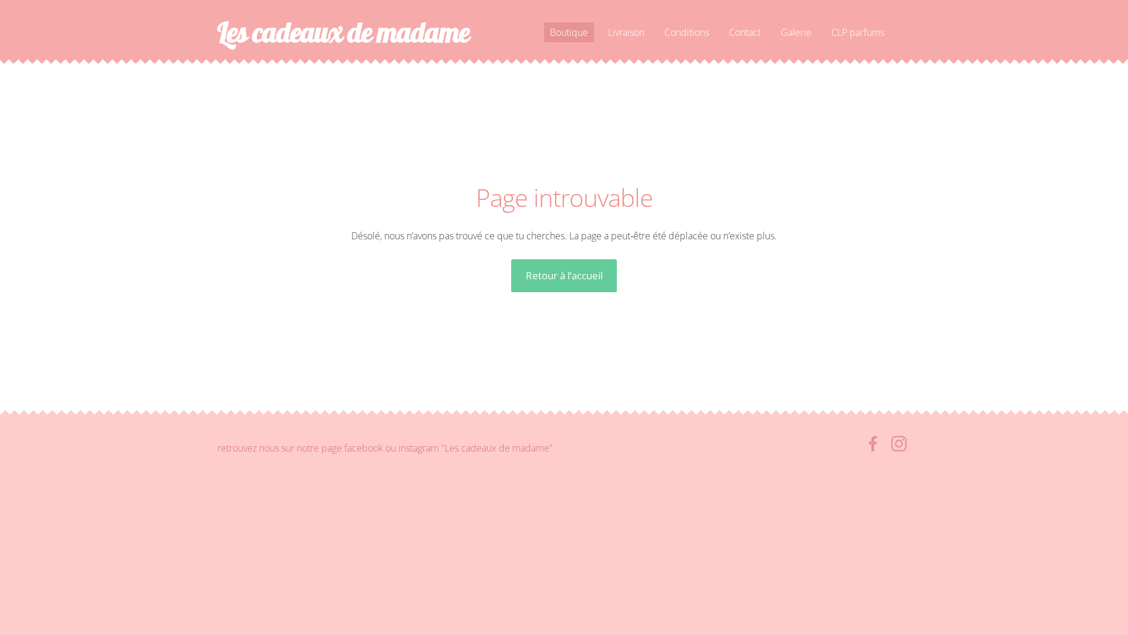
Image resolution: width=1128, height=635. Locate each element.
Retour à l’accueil (564, 275)
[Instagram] (899, 443)
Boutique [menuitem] (569, 32)
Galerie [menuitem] (796, 32)
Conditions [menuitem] (686, 32)
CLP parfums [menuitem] (857, 32)
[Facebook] (873, 443)
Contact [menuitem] (745, 32)
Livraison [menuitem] (626, 32)
